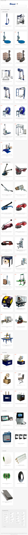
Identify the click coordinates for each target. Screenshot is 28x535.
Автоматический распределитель (17, 515)
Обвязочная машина (5, 519)
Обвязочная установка (11, 521)
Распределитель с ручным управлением (17, 520)
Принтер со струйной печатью (11, 516)
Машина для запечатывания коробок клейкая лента (23, 521)
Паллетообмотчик (6, 512)
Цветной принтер (16, 512)
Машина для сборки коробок (22, 518)
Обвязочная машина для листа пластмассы (22, 524)
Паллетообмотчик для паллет (6, 521)
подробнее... (4, 526)
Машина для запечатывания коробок (17, 517)
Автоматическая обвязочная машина (11, 513)
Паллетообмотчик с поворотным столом (11, 519)
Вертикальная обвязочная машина (22, 515)
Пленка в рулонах (22, 512)
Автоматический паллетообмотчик (6, 514)
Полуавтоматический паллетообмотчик (17, 522)
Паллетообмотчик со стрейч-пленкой (6, 517)
